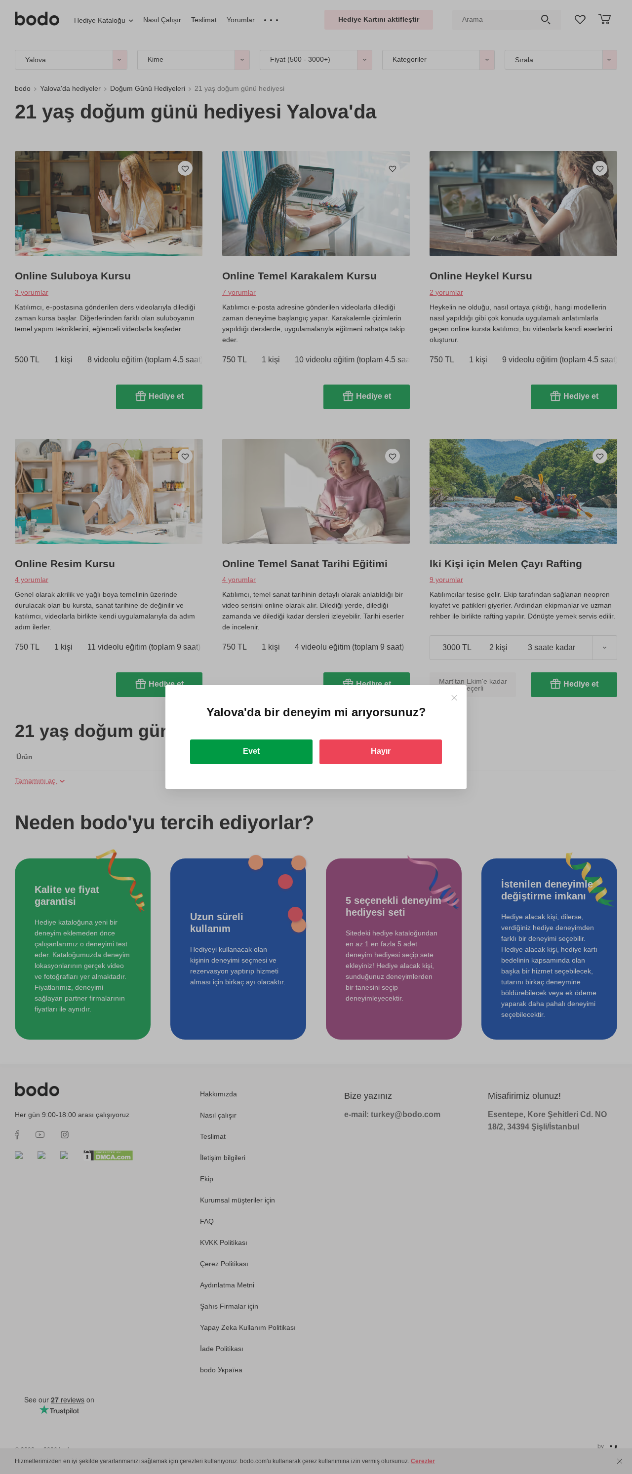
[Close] (454, 697)
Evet (251, 751)
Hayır (381, 751)
